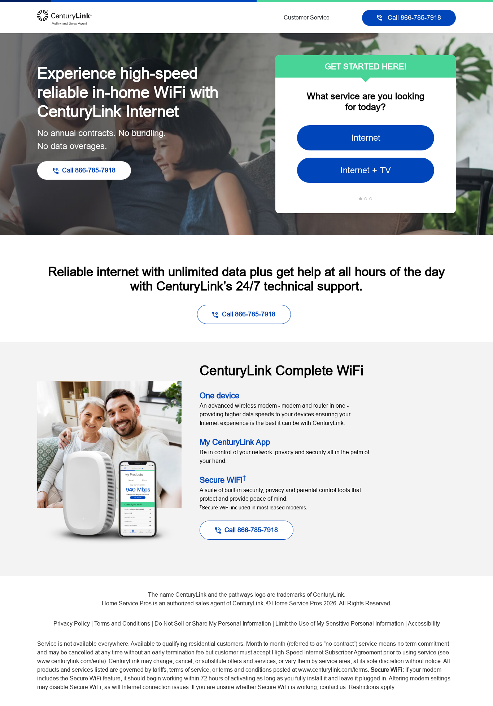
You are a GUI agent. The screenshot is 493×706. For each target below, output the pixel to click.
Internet (365, 137)
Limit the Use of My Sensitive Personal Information (339, 624)
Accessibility (424, 624)
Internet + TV (365, 170)
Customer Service (307, 17)
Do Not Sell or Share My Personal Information (212, 624)
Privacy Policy (71, 624)
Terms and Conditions (122, 624)
